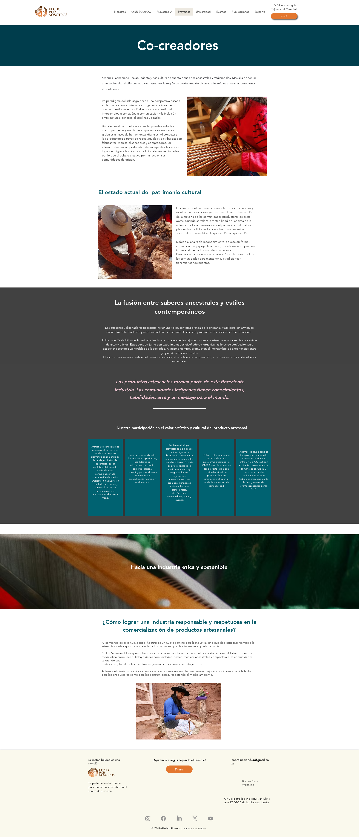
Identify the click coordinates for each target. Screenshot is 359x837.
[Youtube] (210, 818)
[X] (195, 818)
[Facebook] (163, 818)
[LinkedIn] (179, 818)
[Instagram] (148, 818)
